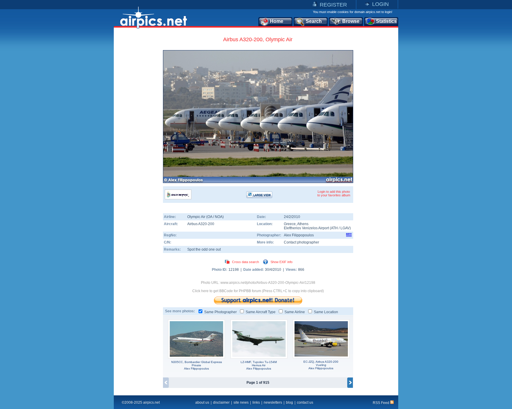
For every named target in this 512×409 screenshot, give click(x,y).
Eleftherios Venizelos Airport (306, 228)
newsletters (273, 402)
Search (314, 21)
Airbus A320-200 (200, 224)
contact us (305, 402)
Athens (302, 224)
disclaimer (221, 402)
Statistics (386, 21)
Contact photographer (301, 242)
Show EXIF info (281, 262)
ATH (334, 228)
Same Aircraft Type (260, 312)
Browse (350, 21)
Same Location (326, 312)
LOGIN (380, 4)
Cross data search (245, 262)
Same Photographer (220, 312)
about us (202, 402)
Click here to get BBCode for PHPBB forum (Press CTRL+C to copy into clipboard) (258, 291)
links (256, 402)
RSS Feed (381, 403)
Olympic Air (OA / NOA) (205, 217)
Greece (290, 224)
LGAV (345, 228)
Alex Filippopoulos (299, 235)
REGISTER (333, 5)
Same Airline (295, 312)
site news (241, 402)
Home (276, 21)
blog (289, 402)
